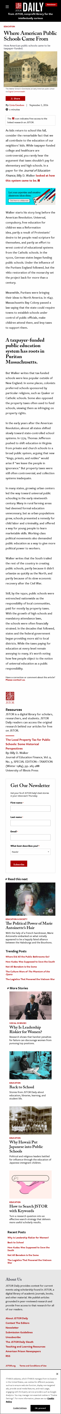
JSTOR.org (10, 1365)
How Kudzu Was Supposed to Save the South (30, 961)
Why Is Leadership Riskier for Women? (25, 1030)
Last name (16, 817)
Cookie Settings (20, 1407)
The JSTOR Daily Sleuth (19, 1342)
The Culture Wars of (28, 973)
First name (16, 802)
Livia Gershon (17, 105)
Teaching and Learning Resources (25, 1346)
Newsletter (51, 4)
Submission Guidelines (19, 1332)
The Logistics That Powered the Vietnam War (30, 979)
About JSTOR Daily (17, 1318)
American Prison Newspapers (23, 1351)
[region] (30, 1391)
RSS (8, 1356)
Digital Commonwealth (16, 91)
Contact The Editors (17, 1323)
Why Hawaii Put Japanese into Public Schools (26, 1147)
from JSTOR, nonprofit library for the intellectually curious (30, 16)
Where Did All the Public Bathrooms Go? (27, 956)
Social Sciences (17, 1023)
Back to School (21, 1087)
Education (9, 26)
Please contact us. (15, 679)
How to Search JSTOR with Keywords (28, 1209)
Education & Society (16, 919)
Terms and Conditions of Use (33, 1365)
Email (14, 831)
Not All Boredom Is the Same (21, 966)
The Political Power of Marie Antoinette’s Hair (29, 926)
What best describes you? (25, 845)
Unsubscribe (13, 1337)
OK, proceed (40, 1408)
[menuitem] (51, 4)
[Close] (57, 1373)
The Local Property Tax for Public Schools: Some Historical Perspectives (28, 743)
